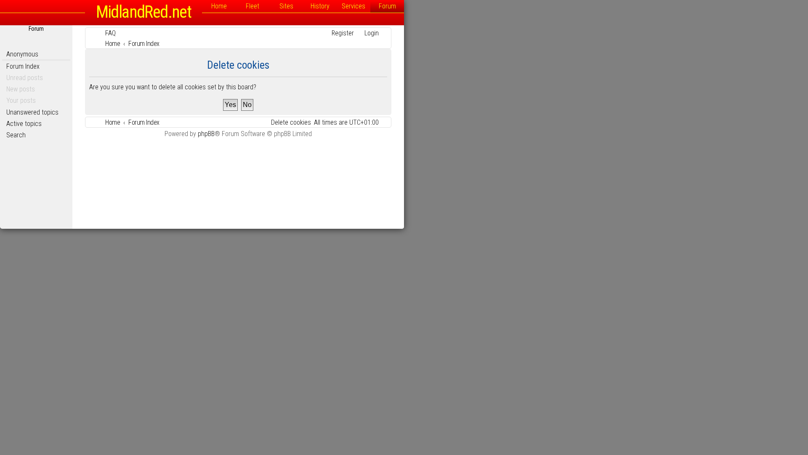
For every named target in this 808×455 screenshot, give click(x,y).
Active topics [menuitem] (24, 124)
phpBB (206, 134)
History (320, 6)
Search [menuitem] (16, 135)
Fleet (252, 6)
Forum (387, 6)
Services (353, 6)
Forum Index (23, 66)
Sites (286, 6)
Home (219, 6)
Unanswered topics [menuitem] (32, 112)
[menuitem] (107, 33)
